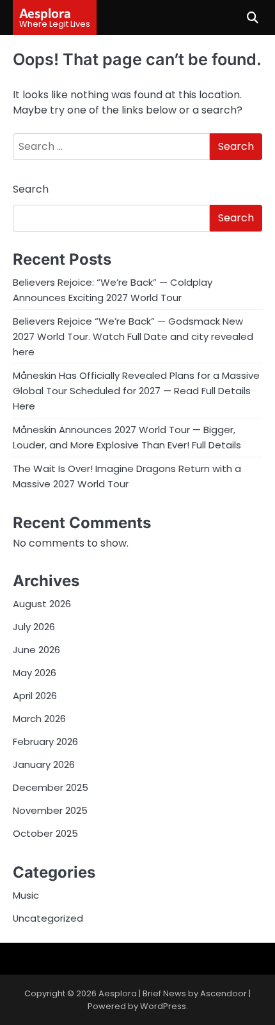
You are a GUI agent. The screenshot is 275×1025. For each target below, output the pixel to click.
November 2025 (50, 810)
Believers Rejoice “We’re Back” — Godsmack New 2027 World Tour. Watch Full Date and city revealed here (133, 336)
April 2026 (35, 695)
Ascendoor (223, 993)
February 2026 (45, 741)
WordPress (163, 1006)
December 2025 (50, 787)
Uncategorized (48, 918)
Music (26, 895)
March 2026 (39, 718)
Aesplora (45, 12)
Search (31, 189)
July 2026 (34, 626)
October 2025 (45, 833)
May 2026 (34, 672)
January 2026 (44, 764)
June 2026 (36, 649)
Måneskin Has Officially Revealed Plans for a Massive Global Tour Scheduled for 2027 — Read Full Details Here (136, 391)
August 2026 (42, 603)
